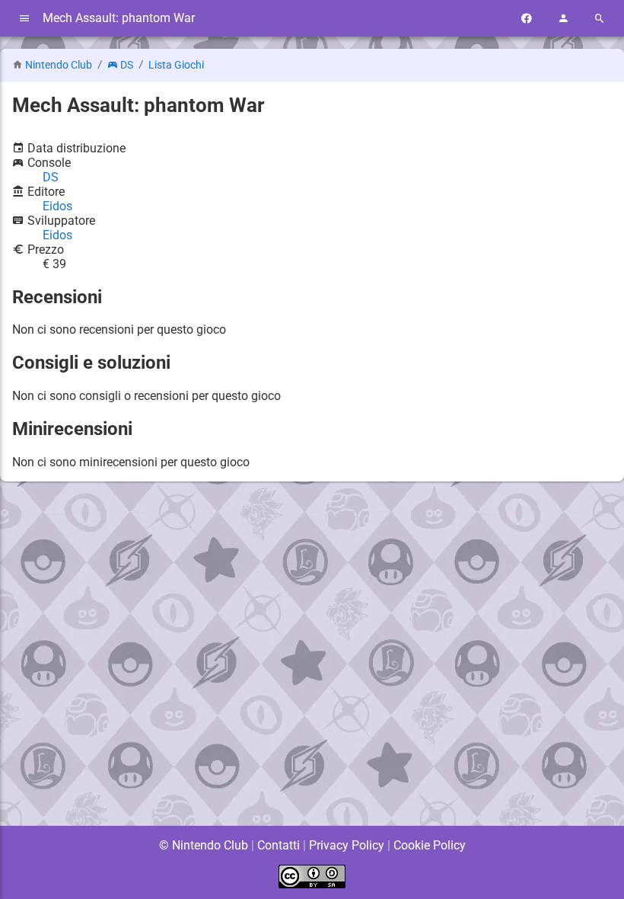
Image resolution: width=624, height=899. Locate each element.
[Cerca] (599, 18)
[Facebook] (526, 18)
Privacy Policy (346, 845)
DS (126, 65)
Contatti (278, 845)
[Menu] (24, 18)
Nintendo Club (58, 65)
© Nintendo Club (203, 845)
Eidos (57, 206)
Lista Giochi (176, 65)
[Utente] (563, 18)
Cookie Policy (429, 845)
